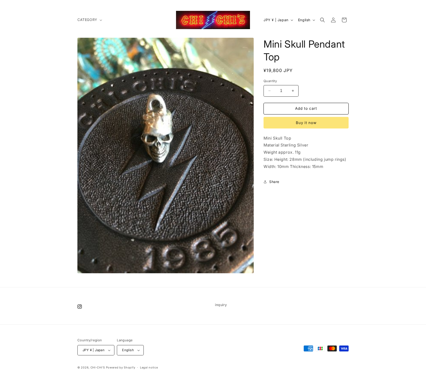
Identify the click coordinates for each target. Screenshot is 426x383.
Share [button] (274, 182)
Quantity (270, 81)
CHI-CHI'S (97, 367)
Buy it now (306, 122)
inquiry (221, 305)
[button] (89, 20)
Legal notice (149, 367)
